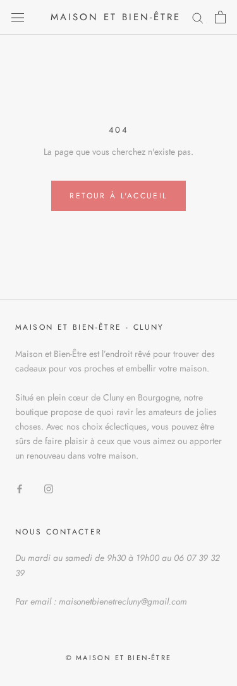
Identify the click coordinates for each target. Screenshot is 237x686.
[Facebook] (19, 488)
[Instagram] (48, 488)
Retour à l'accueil (118, 196)
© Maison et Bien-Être (118, 658)
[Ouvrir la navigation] (17, 17)
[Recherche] (198, 17)
